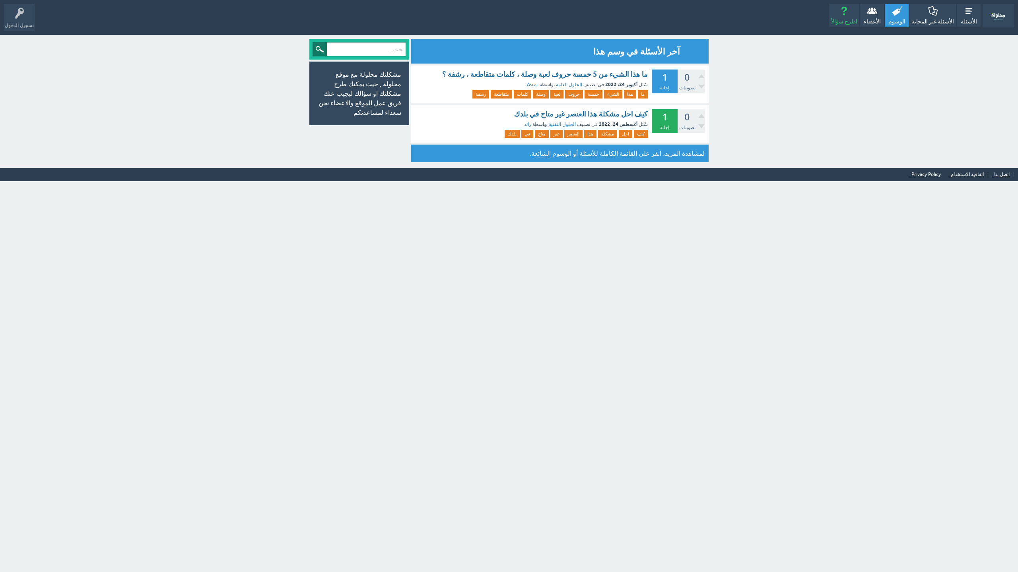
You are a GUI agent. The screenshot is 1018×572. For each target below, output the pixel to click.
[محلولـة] (998, 15)
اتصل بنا (1002, 174)
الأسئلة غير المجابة (932, 21)
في (527, 133)
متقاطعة (501, 94)
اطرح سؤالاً (844, 21)
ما (643, 94)
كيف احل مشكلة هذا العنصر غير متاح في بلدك (581, 114)
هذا (630, 94)
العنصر (573, 133)
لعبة (557, 94)
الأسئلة (969, 21)
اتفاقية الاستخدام (967, 174)
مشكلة (607, 133)
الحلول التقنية (562, 124)
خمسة (593, 94)
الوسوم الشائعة (551, 153)
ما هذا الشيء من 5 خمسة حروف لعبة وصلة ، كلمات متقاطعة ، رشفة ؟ (545, 74)
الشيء (613, 94)
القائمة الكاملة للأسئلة (608, 153)
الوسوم (896, 21)
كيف (641, 133)
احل (625, 133)
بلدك (512, 133)
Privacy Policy (926, 174)
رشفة (481, 94)
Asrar (532, 84)
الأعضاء (872, 21)
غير (557, 133)
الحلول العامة (569, 84)
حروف (574, 94)
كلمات (522, 94)
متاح (542, 133)
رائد (527, 124)
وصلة (541, 94)
